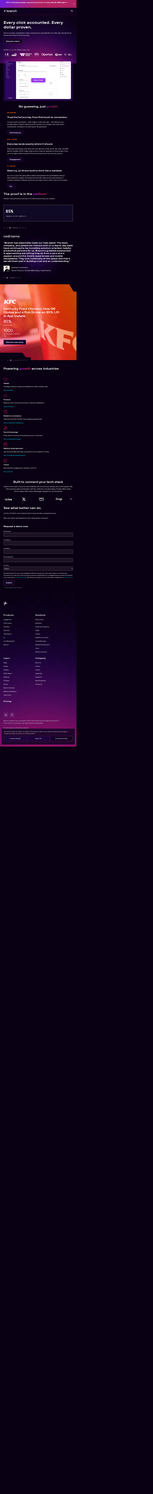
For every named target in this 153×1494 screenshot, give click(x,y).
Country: (7, 565)
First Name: (8, 540)
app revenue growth (13, 216)
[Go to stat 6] (25, 228)
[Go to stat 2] (7, 228)
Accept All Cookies (61, 738)
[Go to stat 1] (4, 228)
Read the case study (14, 345)
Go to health (8, 390)
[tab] (4, 278)
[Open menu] (71, 11)
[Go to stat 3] (10, 228)
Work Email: (8, 531)
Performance (15, 133)
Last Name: (7, 548)
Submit (9, 583)
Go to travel (8, 472)
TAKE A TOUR (38, 80)
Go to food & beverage (12, 439)
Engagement (15, 159)
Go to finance (9, 406)
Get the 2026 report (58, 2)
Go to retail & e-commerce (13, 423)
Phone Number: (9, 557)
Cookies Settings (15, 738)
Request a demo (13, 41)
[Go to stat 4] (16, 228)
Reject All (38, 738)
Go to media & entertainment (14, 455)
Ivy (11, 186)
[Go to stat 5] (23, 228)
